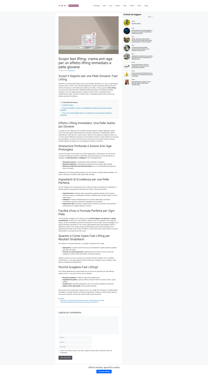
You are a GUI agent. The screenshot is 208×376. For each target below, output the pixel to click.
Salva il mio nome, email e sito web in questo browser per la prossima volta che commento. (86, 352)
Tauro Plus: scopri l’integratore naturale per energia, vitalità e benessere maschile (82, 300)
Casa (110, 5)
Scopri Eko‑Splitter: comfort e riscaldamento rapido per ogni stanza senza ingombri (140, 66)
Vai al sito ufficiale (104, 371)
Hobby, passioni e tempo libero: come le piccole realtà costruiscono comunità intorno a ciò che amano (142, 40)
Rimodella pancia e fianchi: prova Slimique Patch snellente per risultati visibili (141, 83)
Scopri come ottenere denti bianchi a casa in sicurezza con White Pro (79, 302)
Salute (139, 5)
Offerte (132, 5)
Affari (104, 5)
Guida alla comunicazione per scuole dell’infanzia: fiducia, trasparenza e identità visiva (142, 57)
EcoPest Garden (136, 23)
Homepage (96, 5)
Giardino (117, 5)
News (125, 5)
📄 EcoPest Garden (66, 105)
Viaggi (146, 5)
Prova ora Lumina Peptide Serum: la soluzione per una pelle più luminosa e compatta (142, 74)
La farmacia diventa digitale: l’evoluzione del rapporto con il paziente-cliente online (140, 49)
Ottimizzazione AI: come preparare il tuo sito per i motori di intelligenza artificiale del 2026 (142, 31)
